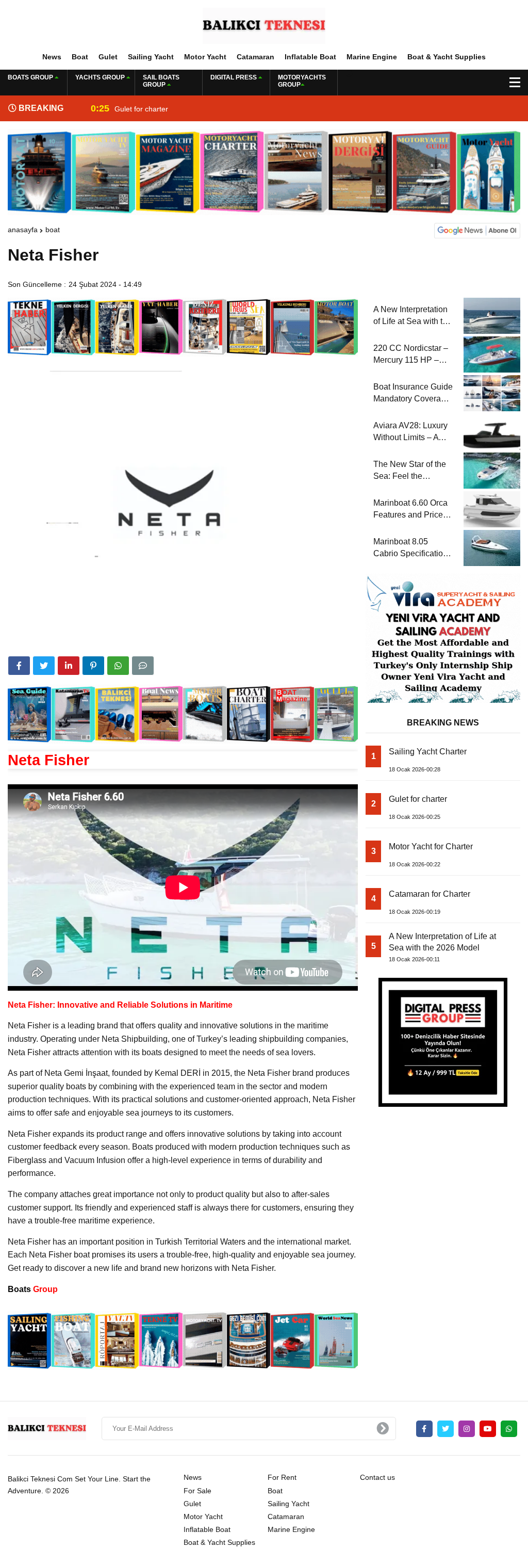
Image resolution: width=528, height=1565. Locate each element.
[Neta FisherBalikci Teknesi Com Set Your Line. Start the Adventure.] (264, 25)
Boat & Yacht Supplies (446, 57)
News (51, 57)
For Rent (282, 1477)
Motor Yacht (205, 57)
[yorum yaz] (142, 665)
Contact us (377, 1477)
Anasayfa (23, 229)
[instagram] (466, 1429)
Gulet (108, 57)
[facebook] (19, 665)
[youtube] (488, 1429)
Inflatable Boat (310, 57)
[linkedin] (68, 665)
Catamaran (255, 57)
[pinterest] (93, 665)
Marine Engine (371, 57)
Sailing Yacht (151, 57)
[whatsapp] (509, 1429)
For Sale (197, 1491)
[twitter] (43, 665)
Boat (80, 57)
